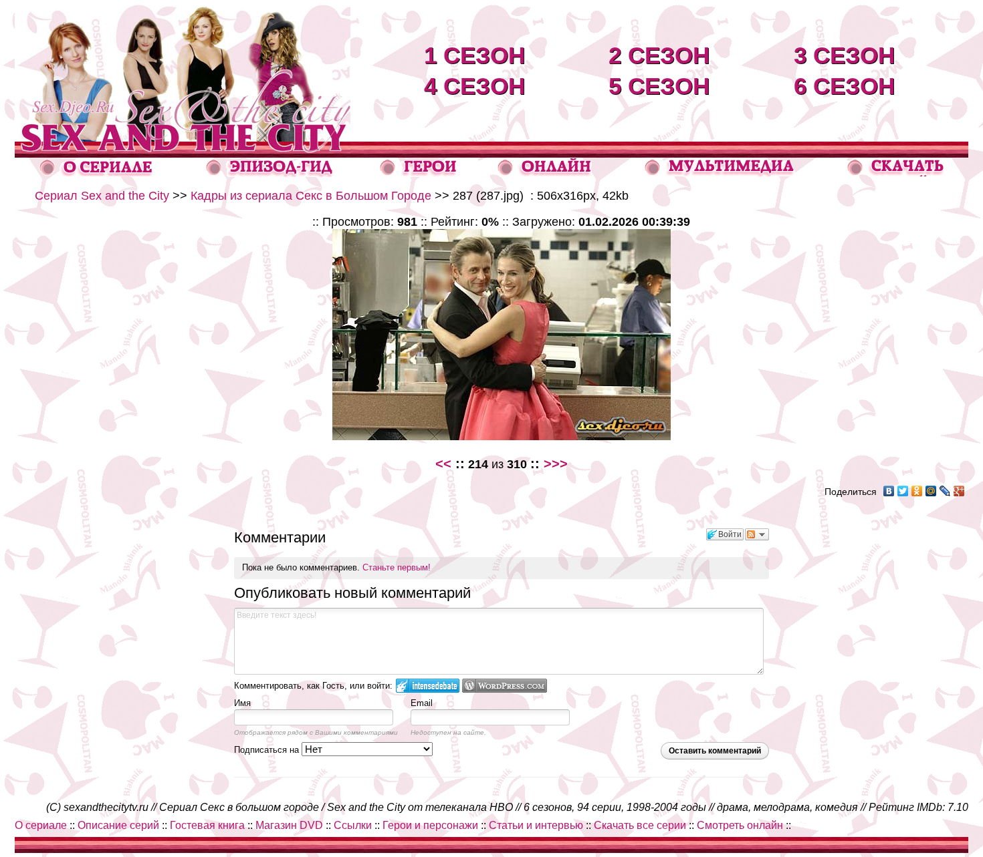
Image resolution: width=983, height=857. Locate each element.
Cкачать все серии (640, 825)
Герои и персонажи (430, 825)
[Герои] (419, 173)
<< (443, 463)
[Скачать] (896, 172)
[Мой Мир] (931, 491)
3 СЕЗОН (844, 55)
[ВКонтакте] (889, 491)
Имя (242, 703)
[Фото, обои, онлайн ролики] (719, 173)
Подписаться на (268, 750)
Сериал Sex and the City (102, 195)
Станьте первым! (396, 567)
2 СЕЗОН (659, 55)
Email (422, 703)
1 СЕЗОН (474, 55)
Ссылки (353, 825)
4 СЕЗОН (474, 86)
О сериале (41, 825)
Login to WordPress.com (504, 686)
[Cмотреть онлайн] (545, 172)
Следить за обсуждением (757, 534)
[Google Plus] (959, 491)
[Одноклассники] (917, 491)
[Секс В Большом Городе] (182, 138)
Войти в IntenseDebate (427, 686)
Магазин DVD (289, 825)
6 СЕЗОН (844, 86)
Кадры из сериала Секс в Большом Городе (311, 195)
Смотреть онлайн (740, 825)
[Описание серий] (270, 173)
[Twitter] (903, 491)
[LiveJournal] (945, 491)
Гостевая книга (207, 825)
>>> (556, 463)
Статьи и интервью (536, 825)
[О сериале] (96, 172)
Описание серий (118, 825)
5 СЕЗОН (659, 86)
